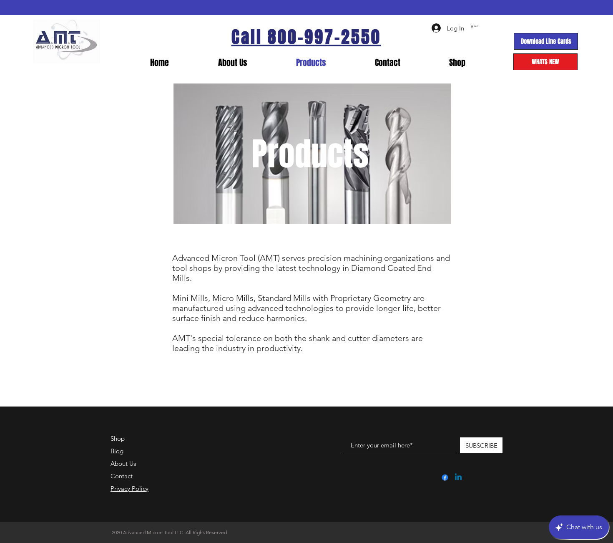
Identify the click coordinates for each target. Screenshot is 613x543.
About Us (123, 463)
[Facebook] (445, 477)
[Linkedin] (458, 477)
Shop (118, 438)
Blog (117, 451)
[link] (507, 26)
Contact (122, 476)
